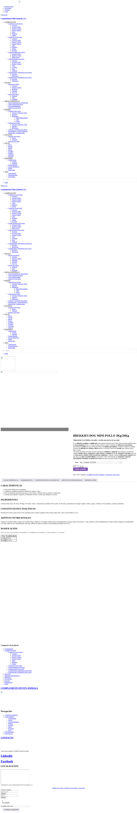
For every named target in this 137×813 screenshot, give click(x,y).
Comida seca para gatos (15, 665)
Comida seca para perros (112, 474)
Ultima (14, 664)
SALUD (7, 681)
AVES (6, 684)
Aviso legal (81, 788)
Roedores (11, 728)
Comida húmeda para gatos (16, 669)
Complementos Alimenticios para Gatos (20, 672)
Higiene (10, 723)
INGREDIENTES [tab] (26, 480)
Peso (76, 462)
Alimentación (12, 718)
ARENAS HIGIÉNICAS (12, 676)
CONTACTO (8, 733)
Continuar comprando (11, 809)
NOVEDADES (9, 732)
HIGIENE (7, 677)
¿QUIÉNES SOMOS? (11, 715)
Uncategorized (8, 649)
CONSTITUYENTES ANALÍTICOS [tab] (47, 480)
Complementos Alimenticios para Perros (20, 670)
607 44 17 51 (15, 2)
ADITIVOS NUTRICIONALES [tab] (72, 480)
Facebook (7, 761)
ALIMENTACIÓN (92, 474)
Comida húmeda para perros (16, 667)
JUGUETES (8, 679)
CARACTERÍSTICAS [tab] (10, 480)
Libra (13, 660)
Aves (9, 730)
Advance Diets (16, 655)
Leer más (110, 589)
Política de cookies (57, 788)
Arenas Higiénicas (13, 722)
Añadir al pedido (80, 469)
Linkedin (6, 755)
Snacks (10, 720)
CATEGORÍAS (9, 717)
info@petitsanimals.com (8, 3)
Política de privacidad (70, 788)
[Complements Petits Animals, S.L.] (4, 15)
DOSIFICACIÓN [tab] (90, 480)
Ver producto (6, 589)
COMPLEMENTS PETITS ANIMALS (19, 688)
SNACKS (7, 674)
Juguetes (10, 725)
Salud (10, 727)
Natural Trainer (16, 659)
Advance (14, 654)
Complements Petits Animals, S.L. (14, 18)
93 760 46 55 (5, 2)
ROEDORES (8, 682)
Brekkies (101, 474)
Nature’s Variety (16, 657)
